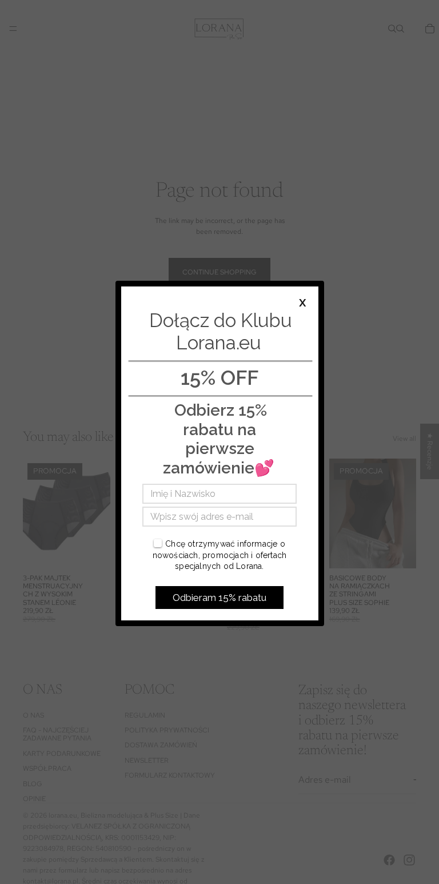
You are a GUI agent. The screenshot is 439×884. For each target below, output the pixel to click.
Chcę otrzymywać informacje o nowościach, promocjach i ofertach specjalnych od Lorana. (220, 555)
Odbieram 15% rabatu (219, 597)
